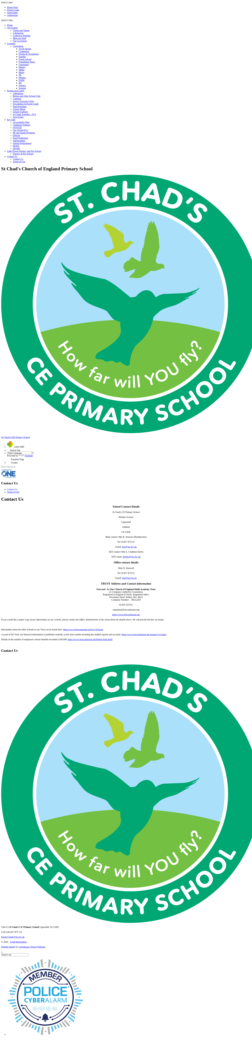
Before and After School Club (26, 96)
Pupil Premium (20, 106)
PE (20, 75)
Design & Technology (29, 54)
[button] (13, 20)
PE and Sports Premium (24, 133)
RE (20, 83)
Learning (11, 43)
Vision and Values (21, 30)
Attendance (18, 93)
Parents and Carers (15, 91)
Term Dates (12, 12)
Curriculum (18, 46)
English (22, 56)
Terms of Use (19, 161)
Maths (21, 70)
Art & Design (25, 49)
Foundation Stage (27, 62)
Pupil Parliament (20, 138)
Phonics (22, 77)
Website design (8, 947)
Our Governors (20, 41)
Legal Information (18, 942)
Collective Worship (21, 35)
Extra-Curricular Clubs (23, 101)
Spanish (22, 88)
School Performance (22, 143)
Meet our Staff (19, 38)
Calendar (17, 98)
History (22, 67)
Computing (24, 51)
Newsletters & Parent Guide (26, 104)
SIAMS (16, 148)
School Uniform (20, 112)
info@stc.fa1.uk (129, 547)
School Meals (19, 109)
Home (10, 25)
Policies (16, 135)
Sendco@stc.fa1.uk (132, 557)
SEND (16, 146)
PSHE (21, 80)
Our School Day (20, 130)
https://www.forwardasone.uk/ (126, 614)
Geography (24, 64)
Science (22, 85)
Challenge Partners (21, 125)
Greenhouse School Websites (32, 947)
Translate (28, 455)
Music (21, 72)
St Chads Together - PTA (24, 114)
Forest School (25, 59)
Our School (12, 28)
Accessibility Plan (21, 122)
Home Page (12, 7)
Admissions (12, 15)
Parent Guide (13, 10)
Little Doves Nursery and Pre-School (24, 151)
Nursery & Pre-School (23, 154)
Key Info (11, 119)
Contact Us (12, 156)
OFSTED (17, 127)
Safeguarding (19, 140)
